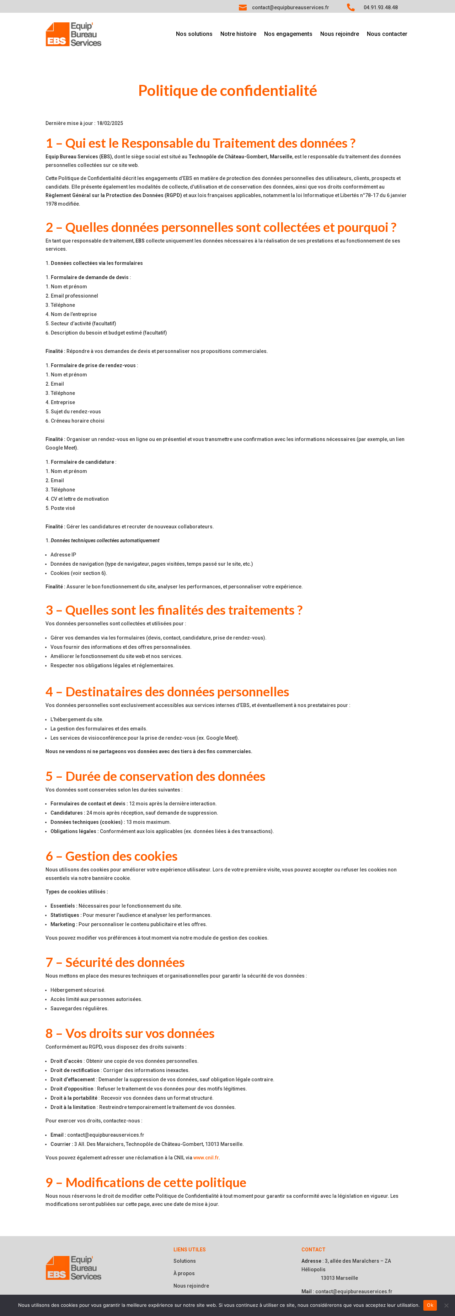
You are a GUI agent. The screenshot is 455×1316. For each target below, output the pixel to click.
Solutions (184, 1261)
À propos (184, 1273)
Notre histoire (238, 34)
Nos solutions (194, 34)
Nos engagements (288, 34)
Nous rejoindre (339, 34)
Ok (430, 1305)
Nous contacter (387, 34)
